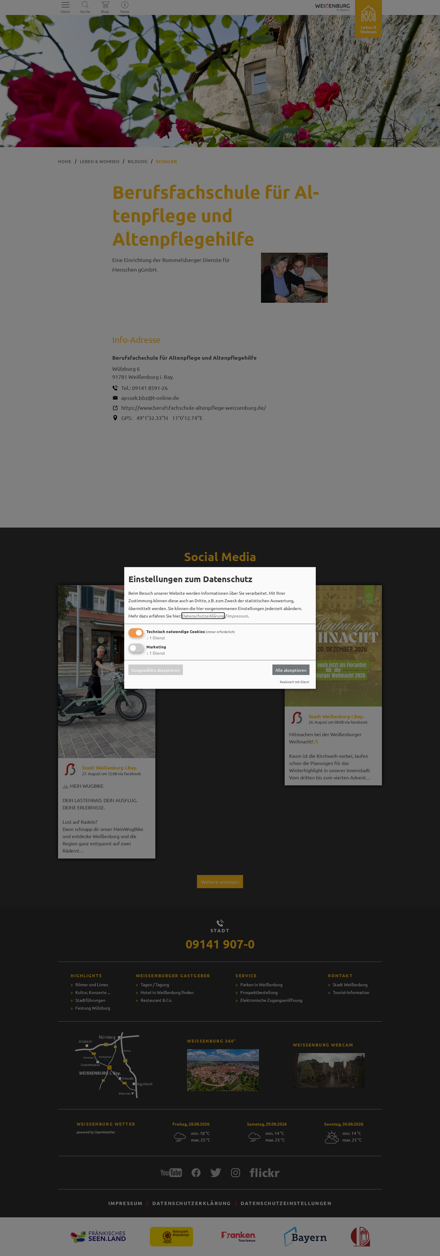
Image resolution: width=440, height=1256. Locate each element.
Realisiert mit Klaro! (294, 681)
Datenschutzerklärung (203, 615)
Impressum (237, 615)
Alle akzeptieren (291, 669)
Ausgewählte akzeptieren (155, 669)
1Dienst (155, 637)
